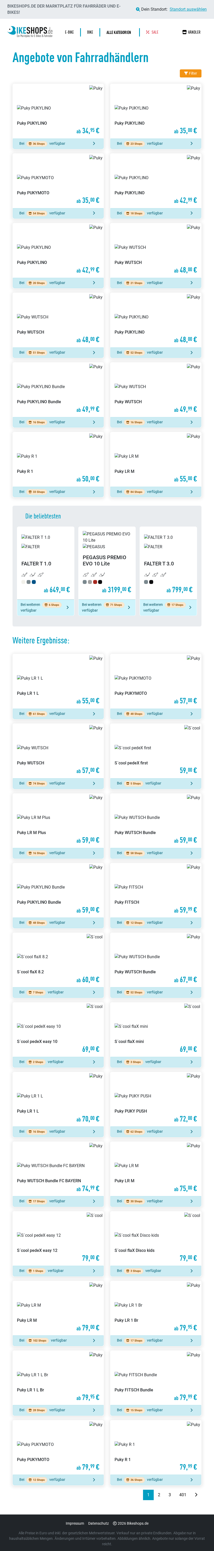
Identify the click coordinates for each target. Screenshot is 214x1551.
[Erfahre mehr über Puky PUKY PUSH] (155, 1099)
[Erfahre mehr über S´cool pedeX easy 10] (58, 1030)
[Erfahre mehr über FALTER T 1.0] (45, 563)
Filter (193, 73)
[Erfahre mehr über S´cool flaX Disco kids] (155, 1238)
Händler (194, 32)
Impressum (75, 1523)
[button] (120, 32)
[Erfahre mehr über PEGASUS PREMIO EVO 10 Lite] (107, 563)
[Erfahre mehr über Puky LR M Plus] (58, 821)
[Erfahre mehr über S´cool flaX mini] (155, 1030)
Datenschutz (98, 1523)
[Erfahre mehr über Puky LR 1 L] (58, 681)
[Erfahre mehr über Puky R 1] (58, 459)
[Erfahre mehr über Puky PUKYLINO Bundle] (58, 390)
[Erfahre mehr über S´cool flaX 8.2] (58, 960)
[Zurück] (139, 1495)
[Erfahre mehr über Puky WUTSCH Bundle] (155, 821)
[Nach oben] (200, 1536)
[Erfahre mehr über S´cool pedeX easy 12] (58, 1238)
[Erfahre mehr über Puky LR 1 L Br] (58, 1378)
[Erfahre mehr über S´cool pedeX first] (155, 751)
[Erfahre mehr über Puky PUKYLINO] (58, 111)
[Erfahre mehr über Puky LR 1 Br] (155, 1308)
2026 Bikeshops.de (133, 1523)
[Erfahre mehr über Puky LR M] (155, 459)
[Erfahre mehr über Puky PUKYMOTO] (58, 181)
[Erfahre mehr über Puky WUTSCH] (155, 250)
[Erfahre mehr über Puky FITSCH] (155, 890)
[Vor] (196, 1495)
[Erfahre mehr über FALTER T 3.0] (168, 563)
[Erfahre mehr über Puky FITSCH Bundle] (155, 1378)
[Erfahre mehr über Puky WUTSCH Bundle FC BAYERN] (58, 1169)
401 (182, 1494)
